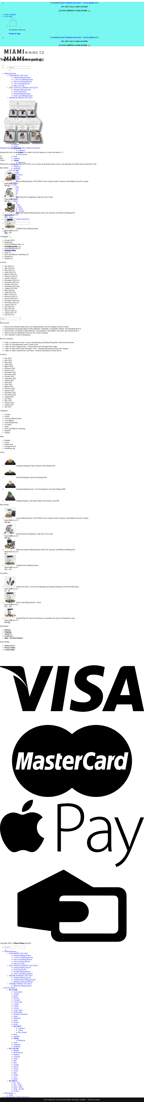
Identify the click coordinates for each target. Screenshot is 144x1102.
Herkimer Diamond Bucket (23, 982)
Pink (15, 185)
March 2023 (8, 294)
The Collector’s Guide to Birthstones (17, 335)
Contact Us (8, 636)
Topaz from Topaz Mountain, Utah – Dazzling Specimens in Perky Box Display (39, 348)
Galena (16, 1006)
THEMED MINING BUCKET (20, 984)
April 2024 (8, 272)
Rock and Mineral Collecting (14, 254)
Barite (16, 996)
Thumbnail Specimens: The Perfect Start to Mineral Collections (20, 148)
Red (15, 1061)
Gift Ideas (7, 250)
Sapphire (17, 1036)
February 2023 (9, 296)
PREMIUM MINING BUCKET (21, 976)
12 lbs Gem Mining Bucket (23, 957)
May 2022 (8, 309)
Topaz (16, 1042)
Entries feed (8, 444)
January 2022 (9, 311)
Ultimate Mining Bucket (22, 955)
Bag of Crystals (19, 963)
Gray (15, 1077)
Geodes (16, 1008)
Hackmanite (18, 1012)
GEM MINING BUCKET (18, 953)
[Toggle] (16, 988)
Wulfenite (17, 169)
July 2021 (7, 315)
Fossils (6, 416)
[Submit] (1, 321)
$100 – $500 (18, 209)
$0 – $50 (17, 205)
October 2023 (9, 284)
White (16, 1059)
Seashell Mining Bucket (22, 972)
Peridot (16, 1022)
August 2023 (9, 288)
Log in (6, 442)
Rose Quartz (22, 1032)
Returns (7, 630)
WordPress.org (9, 448)
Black (16, 201)
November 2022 (10, 302)
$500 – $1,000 (19, 211)
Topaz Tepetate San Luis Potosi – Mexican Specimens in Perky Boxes (36, 351)
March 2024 (8, 274)
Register (7, 440)
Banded (16, 177)
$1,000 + (17, 1091)
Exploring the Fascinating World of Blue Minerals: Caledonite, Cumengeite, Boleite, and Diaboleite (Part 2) (42, 329)
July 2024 (7, 266)
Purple (16, 1075)
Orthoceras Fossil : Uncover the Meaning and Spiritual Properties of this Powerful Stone (42, 342)
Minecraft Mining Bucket (23, 986)
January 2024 (9, 278)
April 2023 (8, 292)
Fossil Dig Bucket (20, 970)
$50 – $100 (18, 207)
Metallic (16, 173)
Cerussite (17, 1000)
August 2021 (9, 313)
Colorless (17, 179)
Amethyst (21, 1028)
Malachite (17, 1018)
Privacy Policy (9, 648)
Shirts (11, 217)
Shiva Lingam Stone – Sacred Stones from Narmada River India (34, 346)
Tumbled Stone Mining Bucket (24, 980)
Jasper (16, 1016)
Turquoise (17, 167)
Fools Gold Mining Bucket (23, 974)
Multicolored (18, 175)
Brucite (16, 998)
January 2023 (9, 298)
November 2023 (10, 282)
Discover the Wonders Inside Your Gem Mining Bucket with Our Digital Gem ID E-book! (36, 327)
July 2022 (7, 307)
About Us (8, 634)
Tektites (7, 258)
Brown (16, 189)
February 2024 (9, 276)
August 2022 (9, 305)
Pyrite (16, 1024)
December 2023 (10, 280)
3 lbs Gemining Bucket (22, 961)
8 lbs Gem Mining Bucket (23, 959)
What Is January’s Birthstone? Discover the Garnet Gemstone (26, 333)
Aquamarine (18, 992)
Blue (15, 1073)
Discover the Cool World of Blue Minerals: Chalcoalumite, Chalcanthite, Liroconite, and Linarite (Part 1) (41, 331)
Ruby (15, 1034)
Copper (16, 1004)
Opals (6, 252)
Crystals (7, 414)
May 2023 (8, 290)
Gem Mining (9, 246)
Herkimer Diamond (20, 1014)
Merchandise (9, 1093)
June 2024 (8, 268)
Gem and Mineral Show (13, 244)
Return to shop (14, 34)
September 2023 (10, 286)
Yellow (16, 191)
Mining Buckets (10, 951)
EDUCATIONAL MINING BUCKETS (23, 965)
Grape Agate (18, 1010)
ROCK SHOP (9, 988)
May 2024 (8, 270)
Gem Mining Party (11, 248)
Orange (16, 187)
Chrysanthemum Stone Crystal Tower (24, 344)
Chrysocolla (18, 1002)
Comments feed (10, 446)
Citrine (20, 1030)
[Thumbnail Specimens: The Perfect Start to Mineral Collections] (22, 143)
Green (16, 1071)
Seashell (7, 256)
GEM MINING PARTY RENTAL (17, 219)
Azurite (16, 994)
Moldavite (21, 163)
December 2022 (10, 300)
